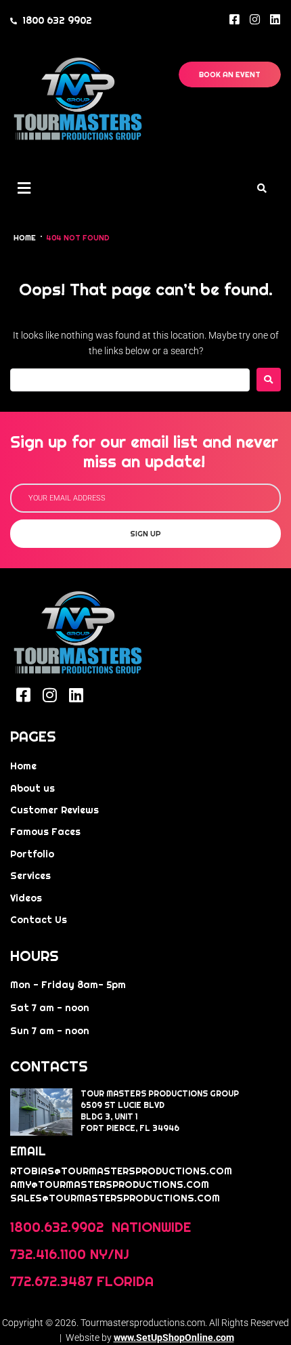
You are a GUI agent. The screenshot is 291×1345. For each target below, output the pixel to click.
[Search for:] (130, 379)
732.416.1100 (48, 1254)
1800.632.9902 (59, 1227)
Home (25, 237)
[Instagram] (255, 19)
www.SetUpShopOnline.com (174, 1337)
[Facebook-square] (234, 19)
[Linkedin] (275, 19)
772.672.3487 (51, 1281)
